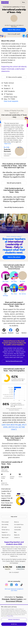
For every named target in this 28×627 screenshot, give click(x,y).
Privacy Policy (10, 616)
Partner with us (5, 529)
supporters (7, 568)
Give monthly (5, 524)
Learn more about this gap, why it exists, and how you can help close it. (14, 427)
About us (16, 522)
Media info (16, 535)
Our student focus (18, 524)
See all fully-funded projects (14, 207)
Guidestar (15, 563)
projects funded (20, 568)
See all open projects (14, 183)
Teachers (19, 597)
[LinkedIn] (11, 585)
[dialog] (14, 615)
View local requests (11, 101)
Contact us (17, 537)
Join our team (17, 527)
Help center (14, 516)
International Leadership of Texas (14, 7)
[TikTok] (21, 585)
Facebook (10, 333)
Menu (23, 2)
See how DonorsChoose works (14, 361)
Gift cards (4, 527)
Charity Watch (10, 561)
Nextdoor (24, 333)
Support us (4, 532)
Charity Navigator (20, 561)
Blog (15, 532)
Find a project (5, 522)
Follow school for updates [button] (15, 77)
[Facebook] (16, 585)
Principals (5, 599)
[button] (4, 331)
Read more (7, 143)
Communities (17, 529)
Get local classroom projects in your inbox (14, 589)
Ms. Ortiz (6, 147)
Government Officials (14, 601)
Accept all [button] (14, 624)
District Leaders (16, 599)
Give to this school (14, 30)
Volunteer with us (6, 535)
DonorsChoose (5, 2)
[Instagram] (6, 585)
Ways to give (5, 537)
